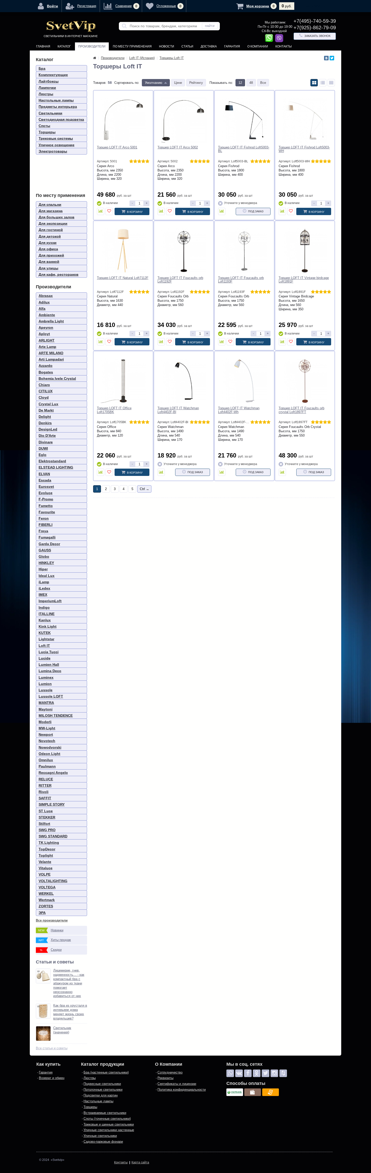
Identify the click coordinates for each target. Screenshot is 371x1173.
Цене (178, 83)
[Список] (322, 82)
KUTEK (45, 633)
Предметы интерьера (58, 107)
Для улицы (48, 268)
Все (263, 83)
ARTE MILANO (51, 353)
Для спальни (50, 204)
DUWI (43, 448)
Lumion (45, 684)
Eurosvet (46, 486)
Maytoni (45, 709)
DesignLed (48, 429)
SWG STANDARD (53, 836)
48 (251, 83)
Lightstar (46, 639)
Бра (42, 68)
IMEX (43, 595)
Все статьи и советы (51, 1048)
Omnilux (46, 760)
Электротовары (53, 151)
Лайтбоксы (49, 81)
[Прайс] (331, 82)
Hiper (43, 569)
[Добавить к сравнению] (100, 211)
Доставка (209, 46)
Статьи (187, 46)
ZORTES (46, 906)
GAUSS (45, 550)
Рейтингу (196, 83)
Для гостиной (51, 230)
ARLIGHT (47, 340)
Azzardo (45, 366)
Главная (43, 46)
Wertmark (47, 900)
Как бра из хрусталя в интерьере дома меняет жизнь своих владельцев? (70, 1012)
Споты (44, 126)
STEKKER (47, 817)
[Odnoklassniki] (256, 1073)
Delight (45, 417)
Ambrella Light (51, 321)
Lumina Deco (50, 671)
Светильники (50, 113)
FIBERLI (45, 525)
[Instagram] (274, 1073)
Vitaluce (45, 868)
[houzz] (283, 1073)
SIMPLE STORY (52, 804)
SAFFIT (45, 798)
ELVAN (44, 474)
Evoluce (45, 493)
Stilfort (44, 824)
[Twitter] (332, 58)
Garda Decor (49, 544)
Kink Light (48, 626)
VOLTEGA (47, 887)
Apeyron (46, 327)
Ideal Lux (47, 576)
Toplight (46, 855)
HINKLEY (46, 563)
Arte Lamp (47, 347)
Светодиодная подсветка (61, 119)
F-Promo (46, 499)
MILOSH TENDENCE (56, 715)
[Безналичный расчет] (270, 1092)
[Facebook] (248, 1073)
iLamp (44, 582)
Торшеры (47, 132)
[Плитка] (314, 82)
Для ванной (49, 262)
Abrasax (46, 296)
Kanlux (45, 620)
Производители (91, 46)
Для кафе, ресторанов (58, 274)
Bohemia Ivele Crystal (57, 378)
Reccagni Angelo (53, 773)
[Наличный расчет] (252, 1092)
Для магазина (51, 211)
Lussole (45, 690)
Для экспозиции (53, 223)
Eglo (42, 455)
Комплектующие (53, 75)
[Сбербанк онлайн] (234, 1092)
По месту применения (132, 46)
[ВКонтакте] (326, 58)
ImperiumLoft (50, 601)
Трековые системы (56, 138)
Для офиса (48, 249)
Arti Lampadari (51, 359)
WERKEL (46, 893)
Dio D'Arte (47, 436)
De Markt (46, 410)
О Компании (257, 46)
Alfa (42, 309)
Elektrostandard (52, 461)
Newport (46, 734)
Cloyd (44, 397)
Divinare (46, 442)
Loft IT (44, 646)
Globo (44, 556)
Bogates (46, 372)
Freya (43, 531)
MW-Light (47, 728)
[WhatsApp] (230, 1073)
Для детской (50, 236)
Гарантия (232, 46)
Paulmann (47, 766)
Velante (45, 862)
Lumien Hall (49, 664)
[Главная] (94, 58)
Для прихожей (51, 255)
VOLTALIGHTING (53, 881)
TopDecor (47, 849)
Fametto (46, 506)
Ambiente (47, 315)
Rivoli (43, 792)
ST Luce (46, 811)
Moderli (45, 722)
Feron (44, 518)
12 (240, 83)
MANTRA (46, 703)
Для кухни (48, 243)
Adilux (44, 302)
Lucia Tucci (49, 652)
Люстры (46, 94)
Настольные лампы (56, 100)
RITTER (45, 785)
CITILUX (45, 391)
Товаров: (100, 83)
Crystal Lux (48, 404)
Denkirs (45, 423)
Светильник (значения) (62, 1030)
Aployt (44, 334)
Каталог (64, 46)
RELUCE (46, 779)
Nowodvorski (50, 747)
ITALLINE (47, 614)
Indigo (44, 607)
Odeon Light (49, 754)
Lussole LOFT (51, 696)
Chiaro (44, 385)
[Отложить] (109, 211)
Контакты (283, 46)
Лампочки (47, 88)
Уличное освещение (56, 145)
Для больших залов (56, 217)
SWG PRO (47, 830)
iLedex (44, 588)
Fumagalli (47, 537)
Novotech (47, 741)
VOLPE (44, 874)
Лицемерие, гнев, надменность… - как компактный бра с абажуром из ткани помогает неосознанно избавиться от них (68, 983)
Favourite (47, 512)
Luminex (46, 677)
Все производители (52, 920)
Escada (45, 480)
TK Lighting (49, 842)
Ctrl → (144, 489)
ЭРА (42, 913)
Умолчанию (153, 83)
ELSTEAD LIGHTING (56, 467)
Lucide (44, 658)
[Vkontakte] (239, 1073)
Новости (166, 46)
